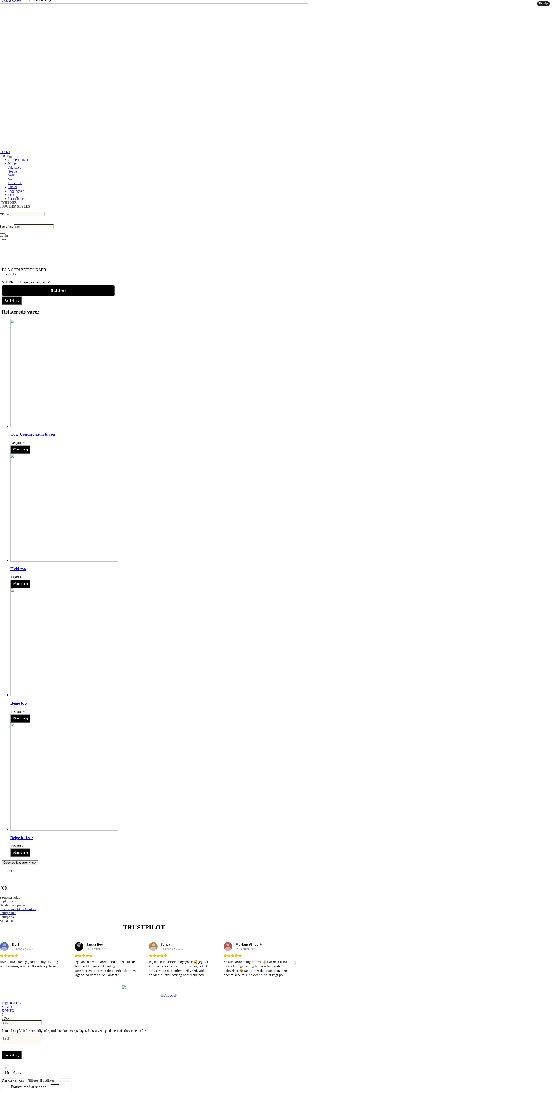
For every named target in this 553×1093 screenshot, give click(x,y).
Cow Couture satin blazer (33, 434)
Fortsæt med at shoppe (28, 1087)
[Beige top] (64, 695)
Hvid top (18, 569)
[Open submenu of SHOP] (10, 157)
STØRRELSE (12, 282)
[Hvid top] (64, 560)
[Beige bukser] (64, 829)
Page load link (11, 1003)
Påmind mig (11, 300)
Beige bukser (21, 838)
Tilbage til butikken (41, 1080)
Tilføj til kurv (58, 290)
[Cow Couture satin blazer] (64, 426)
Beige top (18, 703)
